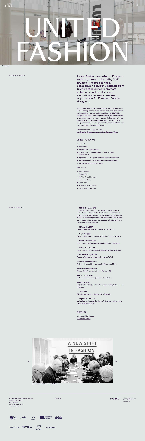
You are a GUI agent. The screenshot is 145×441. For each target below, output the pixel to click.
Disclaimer (57, 398)
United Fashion (86, 76)
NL (141, 10)
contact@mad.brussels (16, 404)
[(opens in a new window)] (111, 399)
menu (128, 5)
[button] (29, 361)
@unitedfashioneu (83, 318)
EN (141, 5)
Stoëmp (128, 399)
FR (141, 7)
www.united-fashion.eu (85, 316)
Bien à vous (133, 399)
